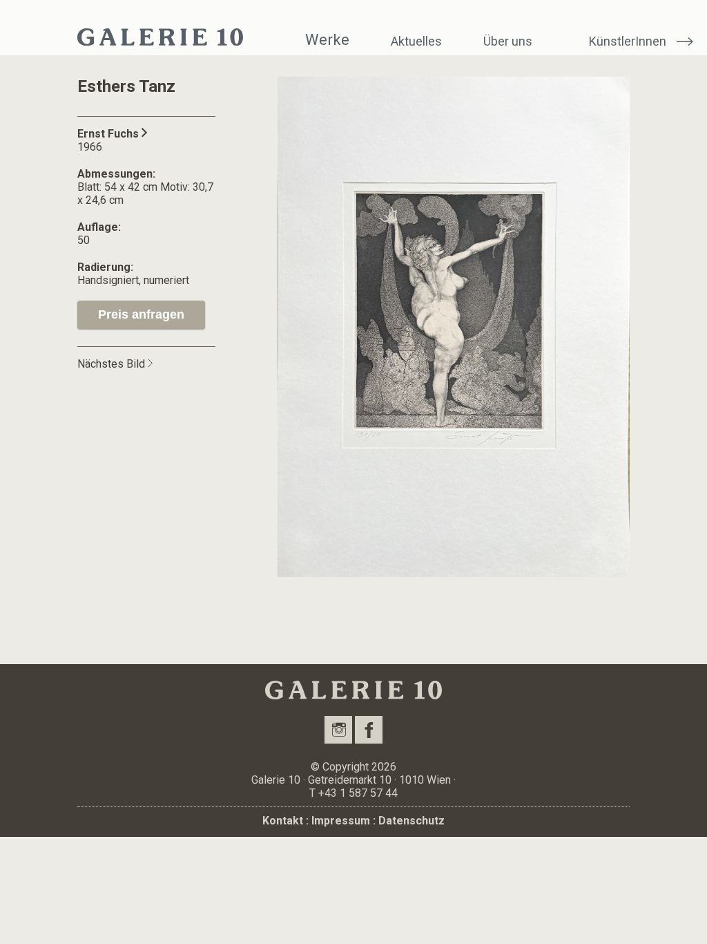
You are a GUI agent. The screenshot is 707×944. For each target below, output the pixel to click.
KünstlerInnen (627, 41)
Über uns (507, 41)
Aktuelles (416, 41)
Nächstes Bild (112, 363)
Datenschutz (411, 820)
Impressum (340, 820)
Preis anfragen (141, 314)
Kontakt (282, 820)
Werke (327, 39)
